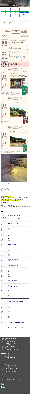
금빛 (5, 12)
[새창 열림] (3, 388)
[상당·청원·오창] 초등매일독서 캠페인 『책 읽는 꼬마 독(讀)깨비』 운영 (12, 215)
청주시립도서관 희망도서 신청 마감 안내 (12, 244)
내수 (15, 12)
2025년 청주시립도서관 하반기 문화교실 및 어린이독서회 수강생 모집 (15, 301)
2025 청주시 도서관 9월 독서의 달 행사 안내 (13, 265)
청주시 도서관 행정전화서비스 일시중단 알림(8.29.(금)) (14, 259)
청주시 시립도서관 (16, 1)
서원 (5, 14)
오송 (24, 12)
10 (18, 327)
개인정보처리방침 (3, 383)
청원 (15, 10)
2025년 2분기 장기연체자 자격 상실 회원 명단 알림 (13, 280)
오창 (24, 10)
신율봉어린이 (24, 14)
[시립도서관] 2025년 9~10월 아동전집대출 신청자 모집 (14, 286)
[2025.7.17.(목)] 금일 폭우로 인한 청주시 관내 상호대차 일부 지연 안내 (16, 322)
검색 (19, 218)
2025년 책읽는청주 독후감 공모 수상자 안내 (13, 223)
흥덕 (15, 14)
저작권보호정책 (2, 384)
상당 (5, 10)
